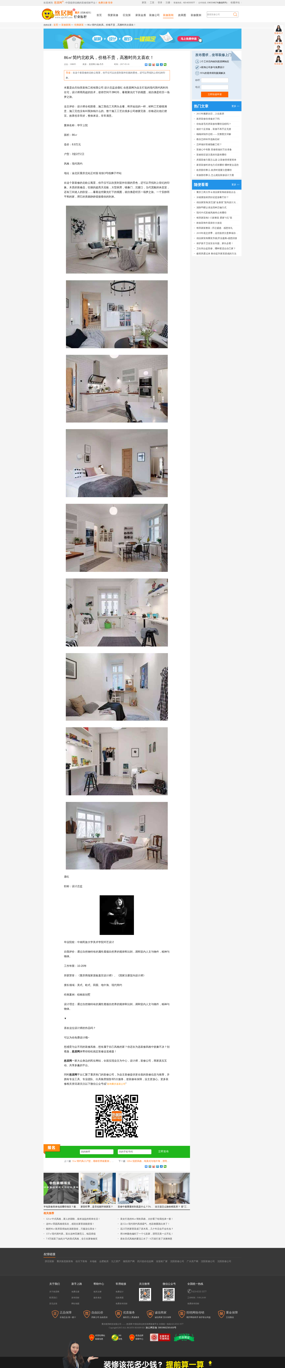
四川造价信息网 (145, 1261)
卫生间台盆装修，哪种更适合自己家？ (216, 248)
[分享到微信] (165, 64)
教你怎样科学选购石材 (208, 139)
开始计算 (142, 1335)
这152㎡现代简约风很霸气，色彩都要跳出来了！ (145, 1224)
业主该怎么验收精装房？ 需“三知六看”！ (176, 1206)
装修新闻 (168, 15)
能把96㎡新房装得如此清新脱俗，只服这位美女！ (71, 1229)
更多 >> (235, 106)
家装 (144, 2)
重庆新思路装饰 (65, 1261)
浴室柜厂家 (162, 1261)
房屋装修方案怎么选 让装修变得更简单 (216, 160)
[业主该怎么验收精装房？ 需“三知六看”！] (172, 1188)
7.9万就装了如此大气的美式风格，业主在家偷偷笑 (71, 1239)
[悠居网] (67, 13)
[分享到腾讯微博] (157, 64)
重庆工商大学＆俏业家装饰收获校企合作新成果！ (221, 192)
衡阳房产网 (129, 1261)
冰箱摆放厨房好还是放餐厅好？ (212, 197)
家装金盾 (140, 15)
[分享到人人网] (161, 64)
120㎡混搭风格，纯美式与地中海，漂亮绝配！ (150, 1161)
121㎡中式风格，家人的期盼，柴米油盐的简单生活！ (73, 1219)
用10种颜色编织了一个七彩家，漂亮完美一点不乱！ (146, 1234)
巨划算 (127, 15)
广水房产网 (192, 1261)
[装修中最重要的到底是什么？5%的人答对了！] (135, 1188)
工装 (152, 2)
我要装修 (113, 15)
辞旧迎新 (49, 1261)
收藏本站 (235, 2)
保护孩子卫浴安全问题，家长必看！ (214, 243)
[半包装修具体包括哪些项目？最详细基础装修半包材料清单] (61, 1188)
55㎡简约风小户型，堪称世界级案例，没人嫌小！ (97, 1161)
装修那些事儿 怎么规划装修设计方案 (215, 175)
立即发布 (163, 1151)
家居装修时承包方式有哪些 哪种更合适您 (217, 165)
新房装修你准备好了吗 (208, 119)
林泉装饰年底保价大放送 (209, 223)
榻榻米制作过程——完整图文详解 (213, 134)
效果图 (182, 15)
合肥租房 (104, 1261)
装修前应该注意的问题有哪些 (211, 154)
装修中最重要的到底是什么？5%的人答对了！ (141, 1206)
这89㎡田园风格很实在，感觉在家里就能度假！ (70, 1224)
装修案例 (196, 15)
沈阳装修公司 (177, 1261)
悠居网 (58, 2)
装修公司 (154, 15)
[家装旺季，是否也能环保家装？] (98, 1188)
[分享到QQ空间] (150, 64)
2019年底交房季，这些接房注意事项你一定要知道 (221, 233)
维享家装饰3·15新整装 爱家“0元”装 (214, 218)
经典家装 (79, 25)
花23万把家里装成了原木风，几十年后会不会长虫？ (146, 1229)
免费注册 (103, 2)
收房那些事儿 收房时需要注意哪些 (214, 170)
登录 (110, 2)
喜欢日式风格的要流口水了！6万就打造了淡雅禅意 (146, 1239)
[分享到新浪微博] (153, 64)
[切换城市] (85, 12)
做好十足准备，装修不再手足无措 (213, 129)
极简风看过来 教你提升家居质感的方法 (216, 253)
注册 (168, 2)
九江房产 (115, 1261)
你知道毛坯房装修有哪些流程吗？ (213, 124)
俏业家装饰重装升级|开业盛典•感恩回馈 (216, 238)
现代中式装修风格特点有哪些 (211, 212)
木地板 (93, 1261)
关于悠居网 (54, 1292)
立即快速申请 (215, 94)
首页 (99, 15)
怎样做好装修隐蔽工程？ (209, 144)
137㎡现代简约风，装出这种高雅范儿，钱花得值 (71, 1234)
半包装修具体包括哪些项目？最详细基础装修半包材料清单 (74, 1206)
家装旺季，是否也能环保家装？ (97, 1206)
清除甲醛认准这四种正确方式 (211, 207)
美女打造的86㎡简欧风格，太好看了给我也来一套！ (146, 1219)
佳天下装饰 (81, 1261)
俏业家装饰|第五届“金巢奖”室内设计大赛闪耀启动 (221, 202)
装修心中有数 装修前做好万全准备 (214, 149)
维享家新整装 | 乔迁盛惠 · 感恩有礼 (214, 228)
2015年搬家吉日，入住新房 (210, 113)
